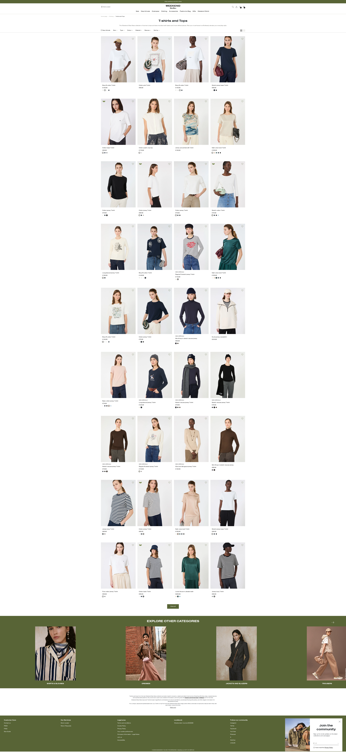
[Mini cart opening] (245, 7)
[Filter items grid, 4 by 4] (241, 30)
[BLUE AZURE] (179, 596)
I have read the (324, 747)
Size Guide (7, 731)
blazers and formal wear (192, 697)
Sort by (156, 30)
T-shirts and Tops (120, 16)
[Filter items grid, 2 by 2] (244, 30)
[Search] (233, 7)
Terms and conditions (124, 723)
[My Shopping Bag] (244, 7)
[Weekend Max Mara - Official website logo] (173, 7)
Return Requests (66, 725)
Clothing (111, 16)
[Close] (340, 721)
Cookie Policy (121, 725)
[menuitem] (137, 12)
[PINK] (214, 152)
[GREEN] (216, 152)
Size (114, 30)
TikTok (232, 725)
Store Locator (65, 723)
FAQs (5, 728)
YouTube (233, 731)
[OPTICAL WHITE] (102, 152)
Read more (173, 707)
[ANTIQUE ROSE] (175, 596)
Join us (119, 737)
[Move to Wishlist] (133, 39)
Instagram (233, 723)
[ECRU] (106, 152)
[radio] (102, 90)
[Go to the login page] (236, 7)
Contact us (7, 723)
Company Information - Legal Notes (128, 734)
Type (121, 30)
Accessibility (121, 740)
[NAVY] (108, 90)
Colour (129, 30)
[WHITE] (102, 90)
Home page (104, 16)
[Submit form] (338, 743)
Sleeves (147, 30)
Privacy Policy (121, 728)
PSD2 (5, 725)
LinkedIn (232, 742)
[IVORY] (212, 152)
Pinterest (233, 734)
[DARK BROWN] (177, 343)
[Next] (332, 622)
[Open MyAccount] (238, 7)
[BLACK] (216, 90)
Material (138, 30)
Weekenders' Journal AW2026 (183, 723)
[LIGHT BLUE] (218, 215)
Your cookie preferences (125, 731)
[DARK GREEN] (177, 596)
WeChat (232, 740)
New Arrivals (106, 30)
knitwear (201, 697)
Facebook (233, 728)
